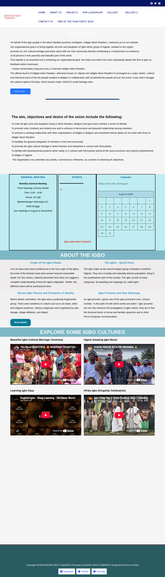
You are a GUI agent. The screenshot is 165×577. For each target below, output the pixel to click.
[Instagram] (159, 3)
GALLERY (112, 12)
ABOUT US (56, 12)
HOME (41, 12)
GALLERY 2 (131, 12)
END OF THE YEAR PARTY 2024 (75, 21)
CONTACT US (45, 21)
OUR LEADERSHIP (93, 12)
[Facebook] (151, 3)
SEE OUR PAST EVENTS (77, 242)
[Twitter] (155, 3)
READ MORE (19, 91)
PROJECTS (72, 12)
